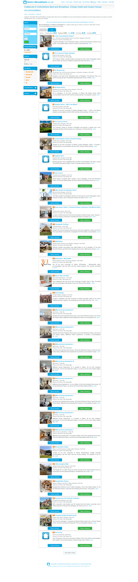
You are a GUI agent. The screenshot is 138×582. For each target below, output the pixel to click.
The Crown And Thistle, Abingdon (64, 53)
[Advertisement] (107, 45)
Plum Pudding (59, 293)
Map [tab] (52, 30)
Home (63, 2)
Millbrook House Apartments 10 (64, 361)
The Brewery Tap (59, 70)
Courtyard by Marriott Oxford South (65, 515)
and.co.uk (40, 2)
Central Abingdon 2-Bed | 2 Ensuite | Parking (67, 138)
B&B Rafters (59, 241)
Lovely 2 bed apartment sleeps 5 (64, 36)
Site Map (111, 2)
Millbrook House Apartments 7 (64, 378)
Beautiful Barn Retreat (61, 481)
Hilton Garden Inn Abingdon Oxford (65, 190)
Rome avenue (58, 173)
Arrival (25, 31)
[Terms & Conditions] (80, 564)
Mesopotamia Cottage (61, 447)
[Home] (52, 564)
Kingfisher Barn (59, 156)
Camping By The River (62, 224)
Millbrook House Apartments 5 (64, 395)
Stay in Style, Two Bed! (62, 275)
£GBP (99, 2)
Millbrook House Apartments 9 (64, 310)
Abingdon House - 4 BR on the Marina (65, 104)
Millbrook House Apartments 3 (64, 429)
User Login (69, 2)
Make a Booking (85, 49)
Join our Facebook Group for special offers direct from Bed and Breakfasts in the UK (70, 22)
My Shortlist (86, 2)
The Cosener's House (60, 121)
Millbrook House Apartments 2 (64, 344)
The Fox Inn (58, 532)
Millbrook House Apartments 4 (64, 412)
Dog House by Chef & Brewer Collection (67, 498)
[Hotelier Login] (71, 564)
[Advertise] (64, 564)
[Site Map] (88, 564)
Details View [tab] (43, 30)
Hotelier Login (77, 2)
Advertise (105, 2)
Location (26, 26)
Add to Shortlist (55, 49)
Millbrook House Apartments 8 (64, 327)
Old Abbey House (59, 87)
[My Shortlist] (58, 564)
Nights (25, 36)
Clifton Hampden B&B (61, 464)
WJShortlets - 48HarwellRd (63, 258)
